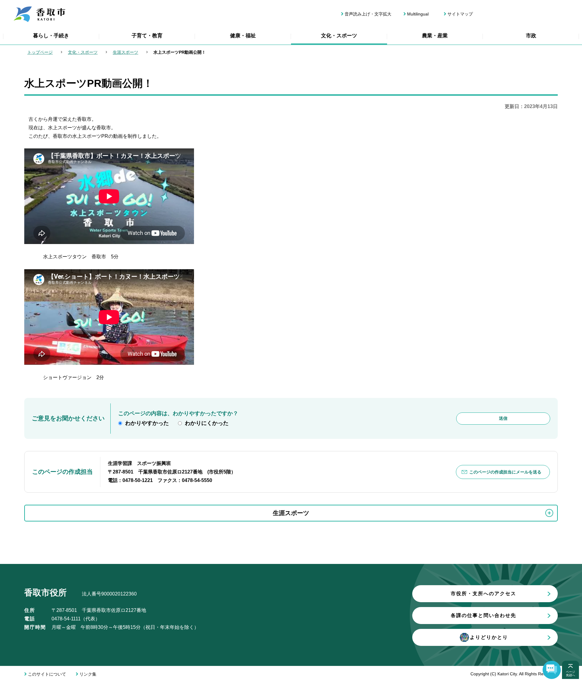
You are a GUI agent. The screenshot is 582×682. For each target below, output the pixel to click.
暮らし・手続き (51, 36)
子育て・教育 (147, 36)
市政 (531, 36)
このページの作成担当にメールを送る (505, 472)
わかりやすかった (147, 423)
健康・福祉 (243, 36)
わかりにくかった (207, 423)
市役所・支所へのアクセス (483, 593)
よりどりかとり (489, 637)
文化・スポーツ (339, 36)
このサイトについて (47, 674)
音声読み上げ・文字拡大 (368, 14)
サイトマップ (460, 14)
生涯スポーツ (125, 52)
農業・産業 (435, 36)
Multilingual (418, 14)
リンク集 (87, 674)
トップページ (40, 52)
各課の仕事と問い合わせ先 (483, 615)
